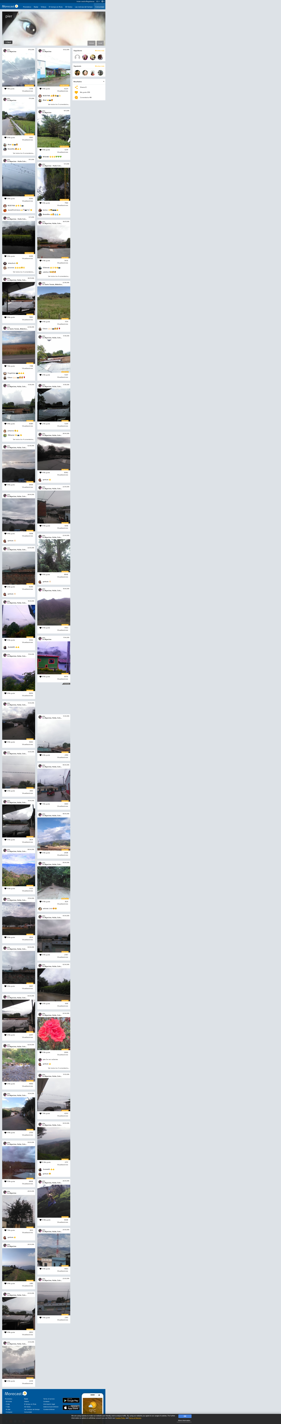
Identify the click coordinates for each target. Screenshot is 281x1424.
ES (97, 1)
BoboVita (11, 149)
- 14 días (7, 1409)
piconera (11, 267)
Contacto (46, 1401)
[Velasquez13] (85, 57)
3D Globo (68, 7)
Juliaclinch (12, 263)
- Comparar (8, 1412)
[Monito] (100, 57)
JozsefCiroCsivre (14, 210)
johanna (11, 431)
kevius (45, 210)
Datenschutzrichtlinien (51, 1407)
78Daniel (11, 435)
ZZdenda (46, 267)
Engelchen (12, 373)
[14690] (77, 73)
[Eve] (100, 73)
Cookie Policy (120, 1418)
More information (184, 1420)
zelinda (45, 908)
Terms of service (49, 1399)
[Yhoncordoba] (92, 57)
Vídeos (43, 7)
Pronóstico (27, 7)
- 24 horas (8, 1401)
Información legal (49, 1404)
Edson (10, 377)
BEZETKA (11, 205)
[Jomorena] (92, 73)
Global (91, 43)
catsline (46, 272)
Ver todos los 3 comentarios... (23, 272)
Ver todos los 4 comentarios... (23, 153)
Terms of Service (135, 1418)
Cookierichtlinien (49, 1409)
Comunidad (99, 7)
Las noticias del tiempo (84, 7)
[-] (77, 57)
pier (8, 50)
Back (9, 42)
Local (100, 43)
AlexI (9, 144)
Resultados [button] (78, 81)
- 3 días (7, 1404)
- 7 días (7, 1407)
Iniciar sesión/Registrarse (85, 1)
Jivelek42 (11, 647)
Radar (36, 7)
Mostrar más (99, 50)
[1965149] (85, 73)
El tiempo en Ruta (55, 7)
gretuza (10, 540)
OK (185, 1416)
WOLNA (46, 157)
